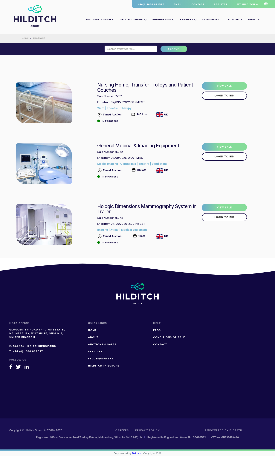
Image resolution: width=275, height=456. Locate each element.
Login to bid (224, 95)
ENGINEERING (162, 19)
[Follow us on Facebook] (11, 366)
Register (220, 4)
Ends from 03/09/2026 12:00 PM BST (121, 158)
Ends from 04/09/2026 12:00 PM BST (121, 223)
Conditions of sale (169, 337)
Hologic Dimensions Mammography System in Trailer (146, 209)
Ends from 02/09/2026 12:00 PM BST (121, 102)
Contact (198, 4)
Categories (210, 19)
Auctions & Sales (98, 19)
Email (178, 4)
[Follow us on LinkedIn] (27, 366)
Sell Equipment (132, 19)
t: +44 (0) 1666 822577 (26, 351)
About (252, 19)
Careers (122, 430)
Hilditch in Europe (103, 365)
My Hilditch (246, 4)
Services (186, 19)
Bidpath (136, 453)
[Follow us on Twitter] (18, 366)
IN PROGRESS (110, 121)
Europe (233, 19)
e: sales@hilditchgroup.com (33, 346)
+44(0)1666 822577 (151, 4)
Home (92, 330)
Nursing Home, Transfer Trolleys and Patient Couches (145, 87)
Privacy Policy (147, 430)
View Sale (224, 85)
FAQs (157, 330)
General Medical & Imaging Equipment (138, 145)
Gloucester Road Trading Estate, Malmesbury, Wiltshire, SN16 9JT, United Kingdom (37, 333)
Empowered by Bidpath (223, 430)
